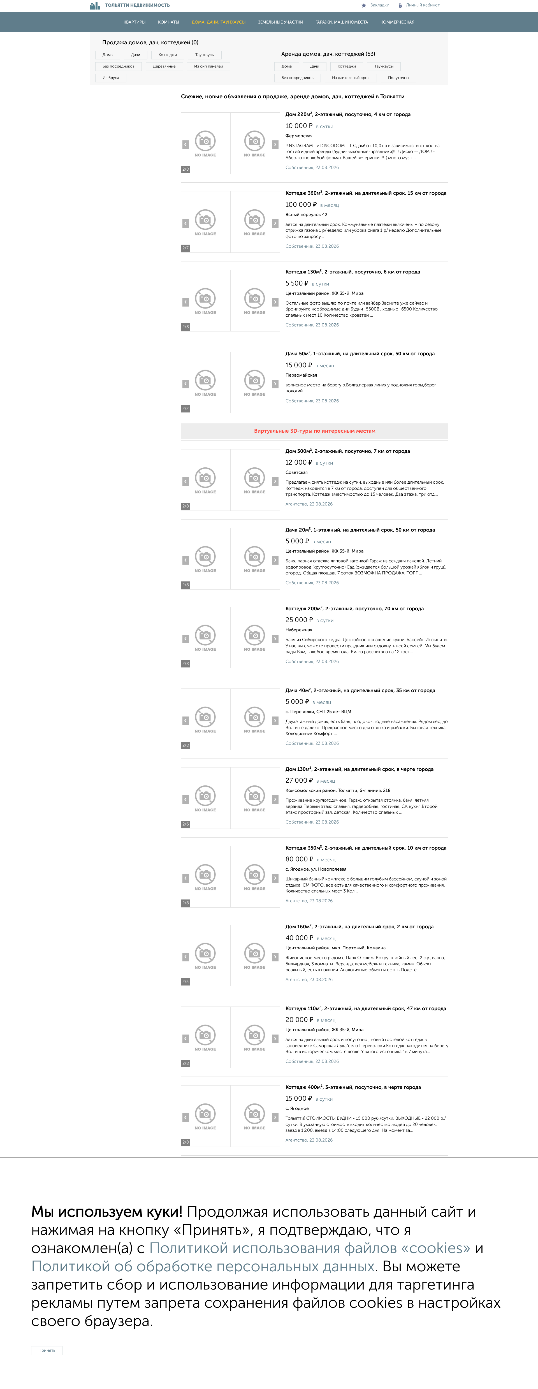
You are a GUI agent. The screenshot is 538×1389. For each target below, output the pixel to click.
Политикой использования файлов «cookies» (310, 1248)
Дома (108, 55)
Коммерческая (397, 22)
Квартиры (135, 22)
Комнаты (168, 22)
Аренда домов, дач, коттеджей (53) (328, 54)
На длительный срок (351, 78)
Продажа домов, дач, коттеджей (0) (150, 43)
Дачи (135, 55)
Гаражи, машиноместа (342, 22)
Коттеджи (168, 55)
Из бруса (111, 78)
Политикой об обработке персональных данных (203, 1267)
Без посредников (118, 66)
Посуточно (398, 78)
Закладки (379, 5)
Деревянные (164, 66)
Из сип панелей (208, 66)
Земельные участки (280, 22)
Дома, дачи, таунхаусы (219, 22)
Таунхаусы (204, 55)
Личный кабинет (423, 5)
